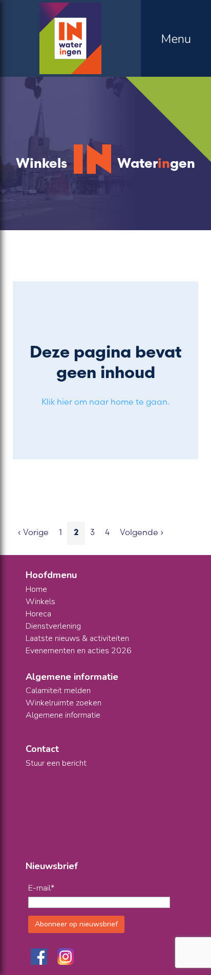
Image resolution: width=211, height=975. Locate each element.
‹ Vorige (33, 532)
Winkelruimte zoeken (63, 702)
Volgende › (141, 532)
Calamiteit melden (58, 690)
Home (36, 589)
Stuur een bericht (56, 763)
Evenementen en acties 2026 (79, 650)
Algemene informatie (63, 715)
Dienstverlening (53, 626)
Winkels (40, 601)
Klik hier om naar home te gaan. (105, 401)
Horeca (38, 613)
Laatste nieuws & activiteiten (77, 638)
